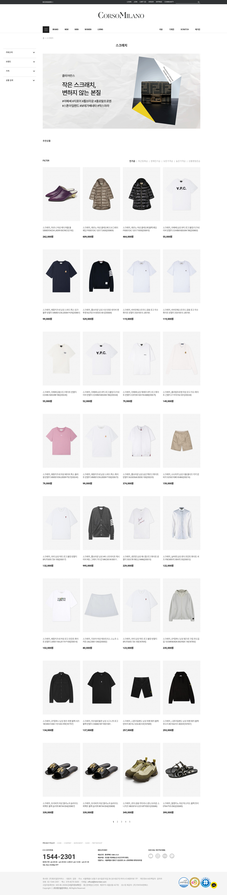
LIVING (100, 29)
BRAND (55, 29)
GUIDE (87, 843)
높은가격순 (181, 161)
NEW (66, 29)
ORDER (151, 2)
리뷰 (161, 29)
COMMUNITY (169, 2)
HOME (59, 843)
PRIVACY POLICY (49, 843)
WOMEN (88, 29)
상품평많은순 (194, 161)
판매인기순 (156, 161)
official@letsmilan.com (97, 882)
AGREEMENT (78, 843)
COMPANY (67, 843)
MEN (76, 29)
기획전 (171, 29)
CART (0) (143, 2)
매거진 (197, 29)
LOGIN (129, 2)
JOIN (135, 2)
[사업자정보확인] (74, 885)
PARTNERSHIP (97, 843)
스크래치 (50, 38)
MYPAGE (159, 2)
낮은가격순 (168, 161)
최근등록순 (143, 161)
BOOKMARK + (48, 2)
